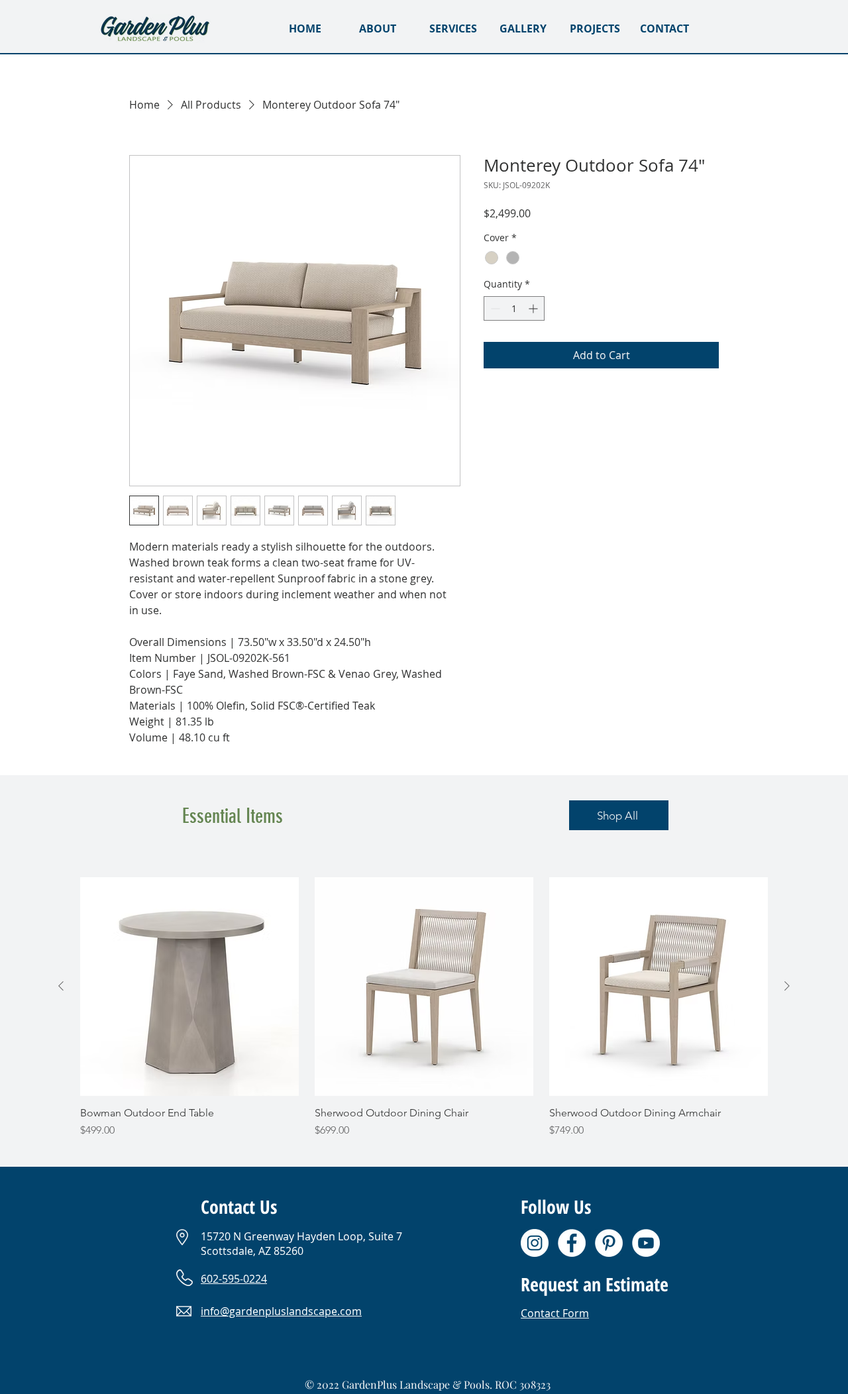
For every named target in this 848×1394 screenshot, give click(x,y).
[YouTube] (646, 1243)
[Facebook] (572, 1243)
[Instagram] (535, 1243)
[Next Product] (787, 986)
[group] (424, 1008)
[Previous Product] (61, 986)
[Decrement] (494, 308)
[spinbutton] (514, 308)
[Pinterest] (609, 1243)
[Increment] (534, 308)
